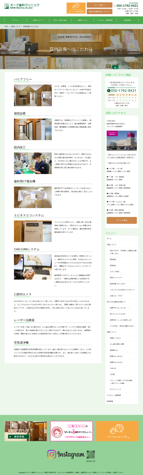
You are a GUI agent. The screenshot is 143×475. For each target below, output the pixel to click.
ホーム (109, 238)
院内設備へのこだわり (118, 284)
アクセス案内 (121, 220)
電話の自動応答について (98, 11)
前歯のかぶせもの (116, 356)
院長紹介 (113, 265)
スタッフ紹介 (114, 271)
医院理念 (113, 259)
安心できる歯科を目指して (116, 302)
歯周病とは (114, 350)
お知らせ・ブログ (116, 296)
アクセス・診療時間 (114, 395)
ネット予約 (98, 5)
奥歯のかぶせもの (116, 362)
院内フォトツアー (116, 277)
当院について (111, 244)
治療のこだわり (115, 338)
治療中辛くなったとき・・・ (120, 308)
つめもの (113, 368)
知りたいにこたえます (118, 314)
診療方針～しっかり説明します (121, 320)
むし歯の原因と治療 (117, 344)
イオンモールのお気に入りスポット (122, 290)
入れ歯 (112, 374)
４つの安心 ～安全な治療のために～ (122, 326)
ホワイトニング (115, 389)
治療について (111, 332)
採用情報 (110, 401)
